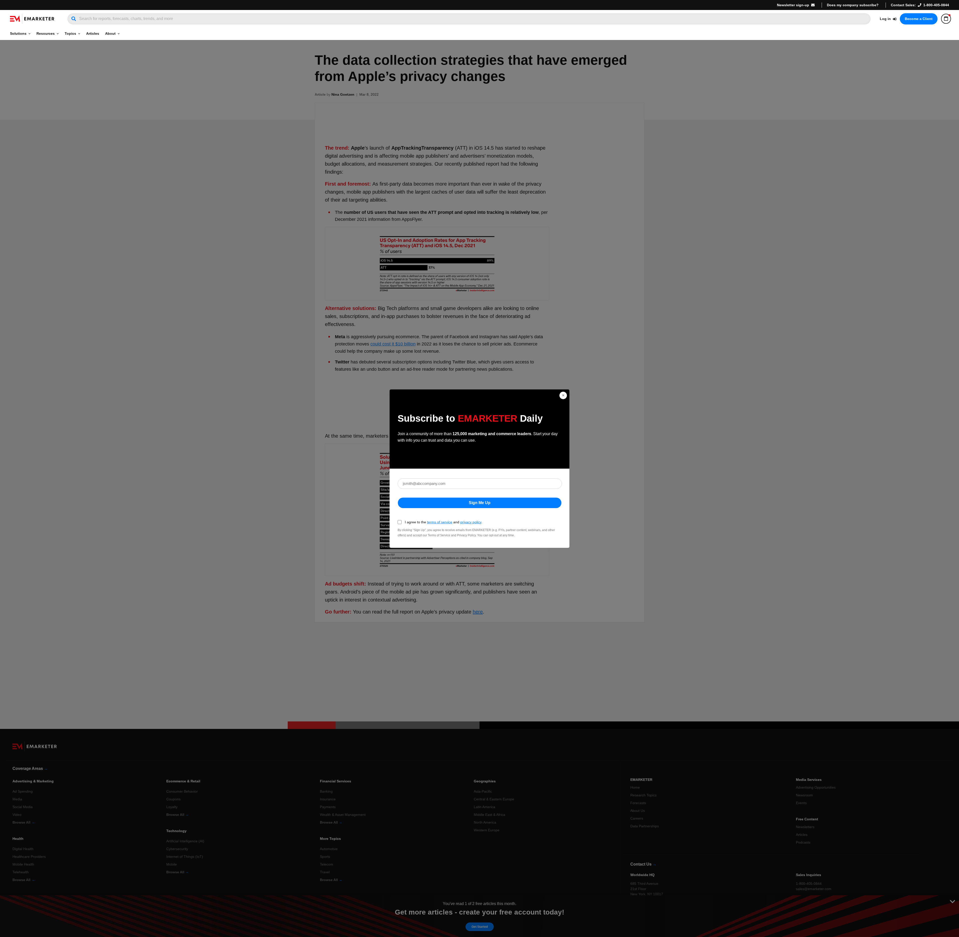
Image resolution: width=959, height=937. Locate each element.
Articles (92, 33)
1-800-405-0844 (936, 5)
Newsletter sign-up (793, 5)
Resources (45, 33)
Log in (885, 19)
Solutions (18, 33)
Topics (70, 33)
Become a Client (919, 19)
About (110, 33)
